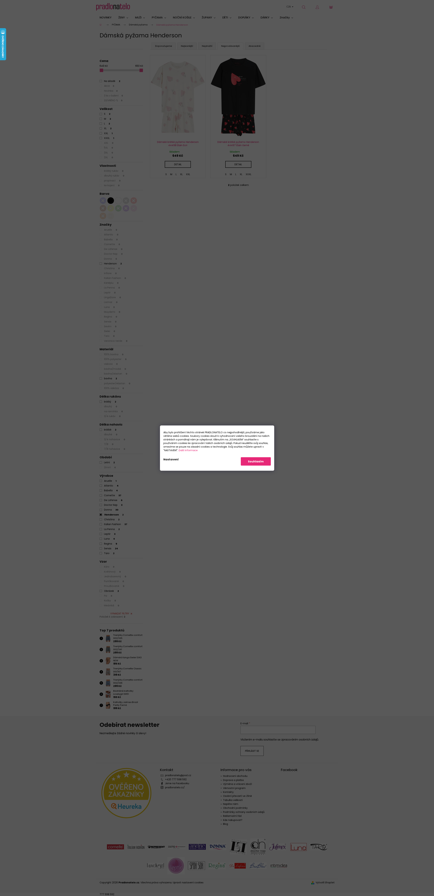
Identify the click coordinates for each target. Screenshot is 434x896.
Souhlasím (256, 461)
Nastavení (171, 459)
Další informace (188, 450)
